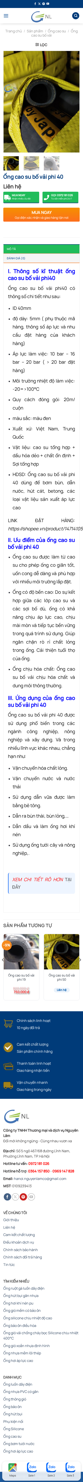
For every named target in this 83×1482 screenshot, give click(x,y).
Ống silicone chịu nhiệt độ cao (27, 1318)
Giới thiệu (11, 1219)
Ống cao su (57, 31)
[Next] (72, 102)
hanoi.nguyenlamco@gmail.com (40, 1178)
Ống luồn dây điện (17, 1384)
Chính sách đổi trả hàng (22, 1257)
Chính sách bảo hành (20, 1249)
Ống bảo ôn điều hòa (19, 1325)
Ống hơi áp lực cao (18, 1360)
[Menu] (6, 15)
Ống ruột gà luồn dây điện (23, 1288)
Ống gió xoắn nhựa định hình (26, 1345)
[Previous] (11, 102)
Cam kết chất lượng (19, 1234)
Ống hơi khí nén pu (18, 1303)
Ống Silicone (13, 1428)
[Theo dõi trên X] (39, 4)
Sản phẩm (35, 31)
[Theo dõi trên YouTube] (47, 4)
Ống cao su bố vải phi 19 (21, 977)
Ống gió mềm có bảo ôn (22, 1310)
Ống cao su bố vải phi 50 (62, 977)
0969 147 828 (63, 1171)
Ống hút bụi (12, 1414)
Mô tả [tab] (11, 249)
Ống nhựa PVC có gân (21, 1391)
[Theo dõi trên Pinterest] (43, 4)
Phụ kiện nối (13, 1421)
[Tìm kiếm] (75, 16)
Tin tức (9, 1264)
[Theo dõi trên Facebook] (35, 4)
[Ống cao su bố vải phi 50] (61, 951)
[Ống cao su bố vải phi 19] (21, 951)
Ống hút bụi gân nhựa (21, 1295)
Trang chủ (13, 31)
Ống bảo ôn (12, 1406)
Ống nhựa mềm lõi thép (22, 1353)
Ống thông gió (14, 1399)
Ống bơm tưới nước (19, 1443)
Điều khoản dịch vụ (18, 1242)
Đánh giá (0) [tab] (16, 258)
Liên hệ (9, 1227)
